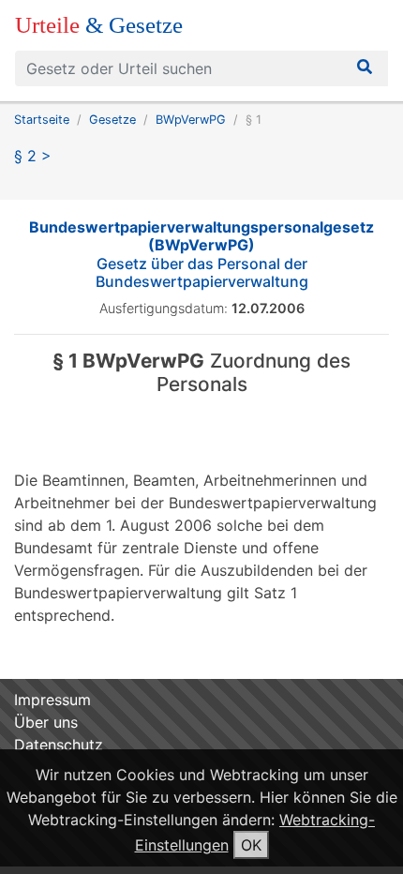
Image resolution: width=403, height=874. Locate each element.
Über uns (46, 722)
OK (251, 845)
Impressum (52, 699)
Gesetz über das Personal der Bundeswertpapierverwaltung (201, 254)
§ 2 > (33, 155)
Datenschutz (58, 744)
